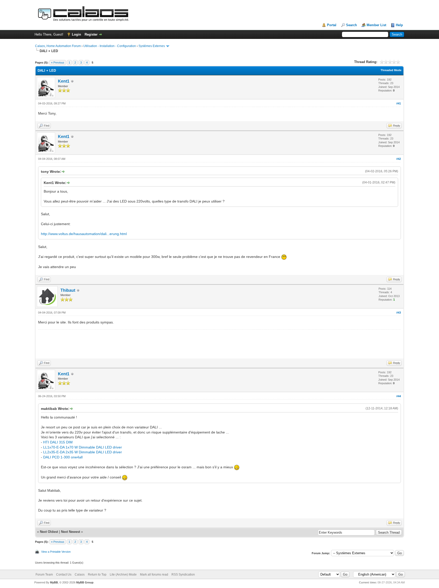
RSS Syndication (183, 574)
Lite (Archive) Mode (123, 574)
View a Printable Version (56, 551)
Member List (376, 25)
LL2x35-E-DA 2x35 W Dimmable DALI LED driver (82, 452)
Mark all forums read (154, 574)
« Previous (57, 62)
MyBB (54, 582)
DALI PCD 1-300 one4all (63, 457)
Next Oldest (49, 532)
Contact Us (63, 574)
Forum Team (44, 574)
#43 (398, 312)
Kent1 (63, 81)
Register (91, 34)
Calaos (80, 574)
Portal (331, 25)
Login (76, 34)
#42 (398, 158)
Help (399, 25)
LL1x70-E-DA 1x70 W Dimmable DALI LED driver (82, 447)
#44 (398, 396)
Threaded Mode (391, 70)
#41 (398, 103)
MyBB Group (84, 582)
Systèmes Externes (151, 46)
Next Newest (70, 532)
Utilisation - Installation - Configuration (109, 46)
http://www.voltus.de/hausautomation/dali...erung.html (84, 234)
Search (351, 25)
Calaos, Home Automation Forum (58, 46)
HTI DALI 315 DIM (58, 442)
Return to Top (97, 574)
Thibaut (67, 290)
